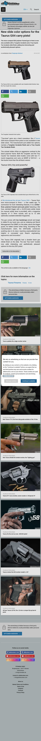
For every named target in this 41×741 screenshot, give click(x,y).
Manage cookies (11, 381)
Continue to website (28, 381)
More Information (8, 376)
